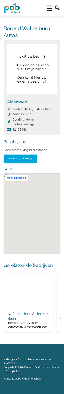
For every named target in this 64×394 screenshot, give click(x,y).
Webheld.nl (37, 378)
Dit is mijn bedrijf (20, 158)
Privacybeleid (13, 371)
